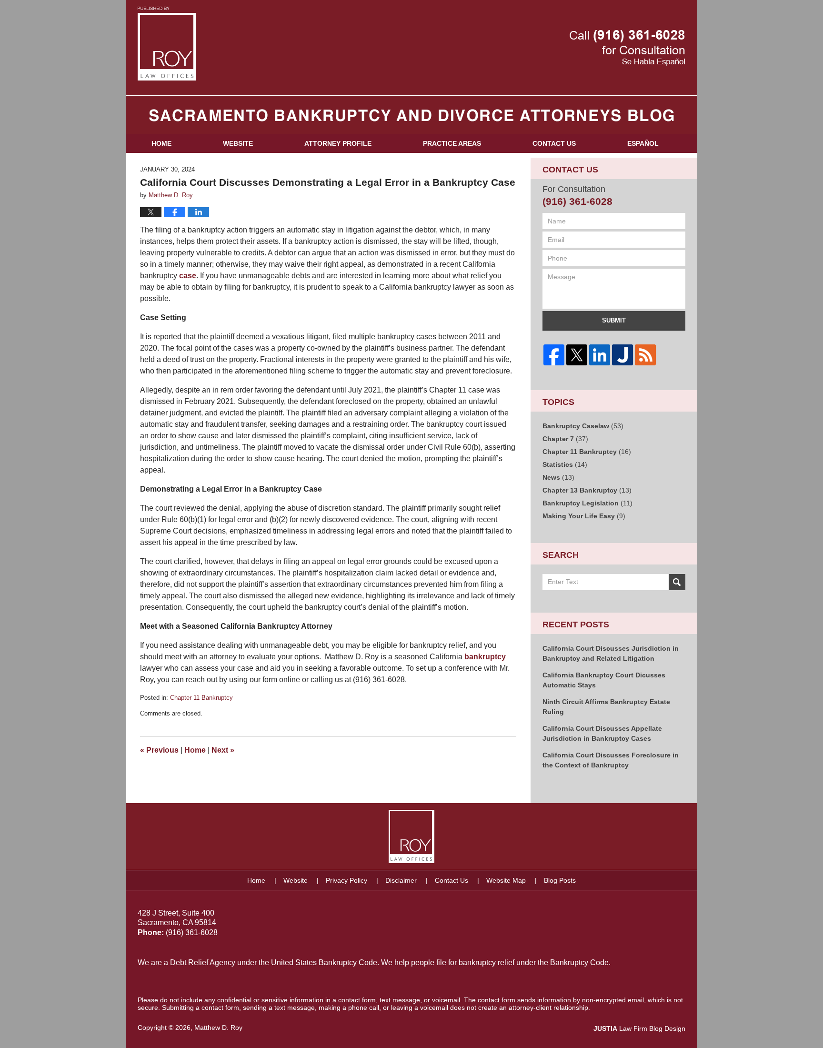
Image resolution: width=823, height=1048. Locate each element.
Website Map (506, 880)
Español (643, 143)
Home (161, 143)
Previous (159, 750)
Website (238, 143)
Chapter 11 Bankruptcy (201, 697)
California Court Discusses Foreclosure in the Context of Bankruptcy (610, 760)
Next (222, 750)
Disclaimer (401, 880)
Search (677, 582)
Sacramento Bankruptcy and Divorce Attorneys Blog (167, 44)
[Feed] (645, 354)
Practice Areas (452, 143)
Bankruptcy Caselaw (582, 426)
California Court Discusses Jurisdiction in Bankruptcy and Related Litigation (610, 653)
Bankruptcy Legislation (587, 503)
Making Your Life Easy (583, 516)
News (558, 477)
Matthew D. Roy (218, 1027)
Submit (614, 320)
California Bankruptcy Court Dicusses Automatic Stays (603, 680)
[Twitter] (576, 354)
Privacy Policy (346, 880)
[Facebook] (553, 354)
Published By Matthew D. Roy (627, 48)
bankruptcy (485, 657)
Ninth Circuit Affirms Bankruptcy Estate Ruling (606, 706)
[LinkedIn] (599, 354)
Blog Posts (560, 880)
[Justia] (622, 354)
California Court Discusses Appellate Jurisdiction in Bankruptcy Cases (602, 733)
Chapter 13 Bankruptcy (587, 490)
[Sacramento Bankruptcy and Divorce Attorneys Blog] (411, 115)
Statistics (564, 464)
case (187, 276)
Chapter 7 (565, 439)
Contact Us (554, 143)
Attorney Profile (337, 143)
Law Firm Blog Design (639, 1028)
